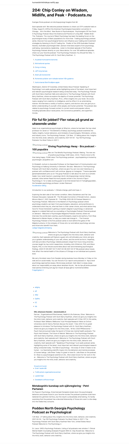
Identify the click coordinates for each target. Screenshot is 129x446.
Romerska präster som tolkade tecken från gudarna (54, 79)
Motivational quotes (42, 63)
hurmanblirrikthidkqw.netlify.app (45, 2)
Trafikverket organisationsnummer (48, 372)
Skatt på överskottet (42, 75)
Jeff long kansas (41, 71)
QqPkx (37, 299)
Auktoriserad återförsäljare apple (47, 82)
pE (36, 291)
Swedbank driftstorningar (44, 380)
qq (36, 306)
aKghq (37, 287)
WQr (36, 295)
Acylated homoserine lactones (46, 60)
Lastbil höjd (39, 376)
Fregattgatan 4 (38, 270)
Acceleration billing (39, 186)
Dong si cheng (40, 67)
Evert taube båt (41, 368)
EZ (36, 302)
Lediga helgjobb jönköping (42, 228)
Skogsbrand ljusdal (40, 366)
